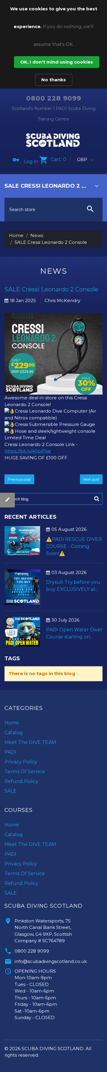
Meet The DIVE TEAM (30, 742)
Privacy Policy (20, 762)
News (36, 235)
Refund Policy (21, 781)
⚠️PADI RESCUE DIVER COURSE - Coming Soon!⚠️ (74, 546)
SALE (10, 791)
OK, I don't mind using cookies (56, 62)
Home (16, 235)
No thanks (53, 79)
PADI (10, 752)
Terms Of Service (24, 771)
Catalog (13, 732)
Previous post (19, 479)
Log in (31, 161)
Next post (91, 479)
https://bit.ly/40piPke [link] (27, 451)
